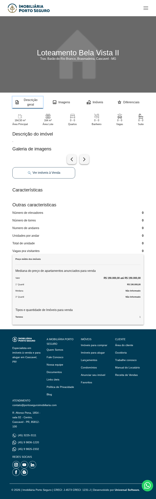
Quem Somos (55, 349)
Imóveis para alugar (93, 352)
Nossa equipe (55, 364)
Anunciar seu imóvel (93, 374)
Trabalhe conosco (126, 360)
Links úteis (53, 379)
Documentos (54, 372)
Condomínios (89, 367)
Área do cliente (124, 345)
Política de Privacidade (60, 386)
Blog (49, 394)
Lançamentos (89, 360)
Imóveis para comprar (94, 345)
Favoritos (86, 382)
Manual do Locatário (127, 367)
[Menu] (145, 8)
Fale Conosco (55, 357)
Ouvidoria (121, 352)
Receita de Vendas (126, 374)
